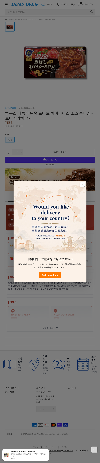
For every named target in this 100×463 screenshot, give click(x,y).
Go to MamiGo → (50, 275)
